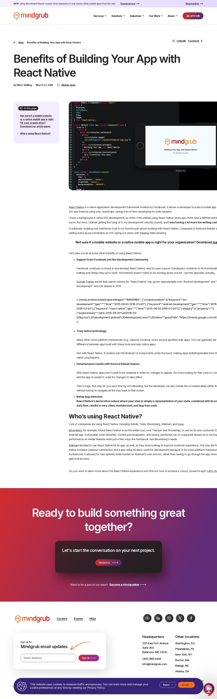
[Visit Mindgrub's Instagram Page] (169, 618)
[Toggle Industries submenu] (143, 16)
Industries (135, 15)
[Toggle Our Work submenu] (161, 16)
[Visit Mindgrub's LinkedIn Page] (158, 618)
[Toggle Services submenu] (105, 16)
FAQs (92, 618)
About (171, 15)
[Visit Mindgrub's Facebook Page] (191, 618)
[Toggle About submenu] (176, 16)
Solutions (116, 15)
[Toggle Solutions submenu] (124, 16)
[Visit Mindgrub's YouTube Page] (147, 618)
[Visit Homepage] (31, 16)
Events (78, 618)
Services (99, 15)
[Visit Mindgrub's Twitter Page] (180, 618)
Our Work (154, 15)
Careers (62, 618)
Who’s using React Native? (35, 133)
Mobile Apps (68, 85)
